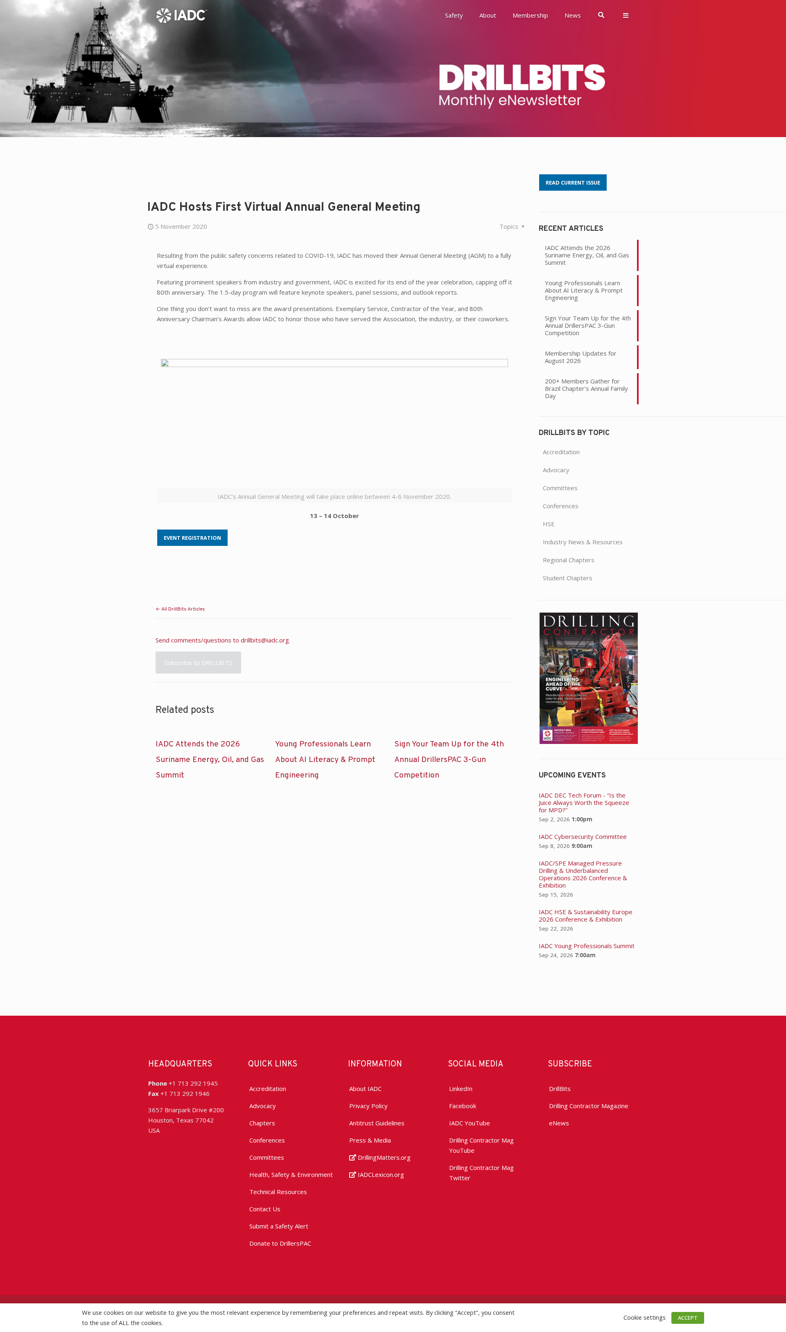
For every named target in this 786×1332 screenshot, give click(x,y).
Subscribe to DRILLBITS (198, 662)
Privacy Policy (368, 1106)
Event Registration (192, 537)
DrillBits (560, 1088)
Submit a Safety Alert (278, 1226)
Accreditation (561, 452)
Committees (560, 488)
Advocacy (556, 470)
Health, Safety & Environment (291, 1174)
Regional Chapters (568, 560)
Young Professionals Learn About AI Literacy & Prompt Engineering (325, 759)
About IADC (365, 1088)
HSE (549, 524)
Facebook (462, 1106)
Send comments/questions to (198, 640)
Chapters (262, 1123)
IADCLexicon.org (380, 1174)
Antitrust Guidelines (376, 1123)
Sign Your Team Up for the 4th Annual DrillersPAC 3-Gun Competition (449, 759)
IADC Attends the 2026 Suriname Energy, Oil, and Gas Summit (210, 759)
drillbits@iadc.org (265, 640)
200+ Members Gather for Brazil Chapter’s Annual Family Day (586, 388)
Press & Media (370, 1140)
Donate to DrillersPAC (280, 1243)
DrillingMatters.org (383, 1157)
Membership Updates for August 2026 (581, 357)
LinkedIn (460, 1088)
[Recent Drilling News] (589, 741)
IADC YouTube (469, 1123)
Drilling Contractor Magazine (588, 1106)
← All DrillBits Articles (180, 609)
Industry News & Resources (583, 542)
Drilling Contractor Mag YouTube (481, 1145)
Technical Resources (278, 1192)
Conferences (560, 506)
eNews (559, 1123)
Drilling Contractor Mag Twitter (481, 1172)
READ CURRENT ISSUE (573, 182)
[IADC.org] (181, 14)
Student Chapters (567, 578)
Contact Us (264, 1209)
